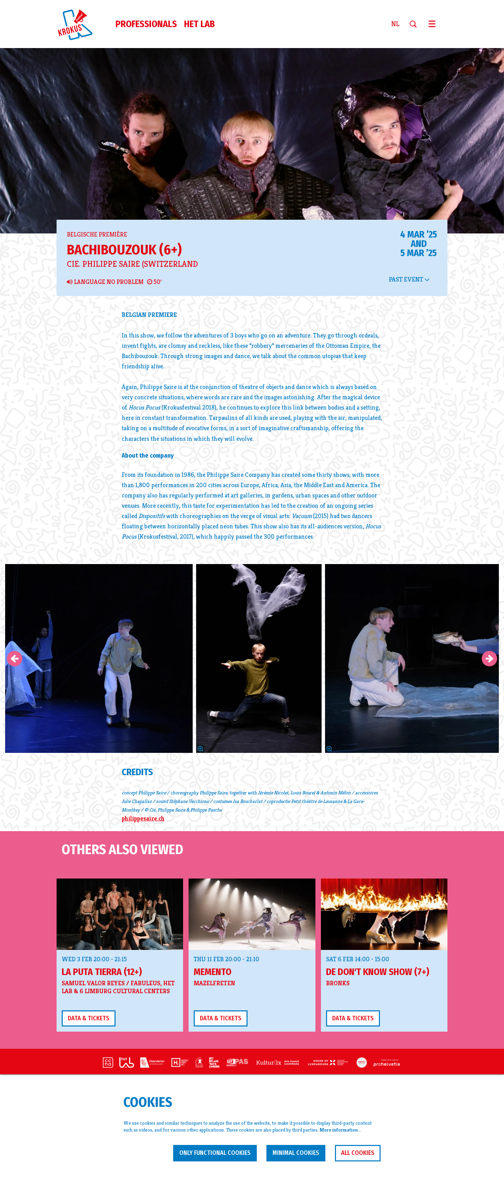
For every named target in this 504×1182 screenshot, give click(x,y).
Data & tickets (88, 1018)
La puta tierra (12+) (102, 971)
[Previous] (14, 658)
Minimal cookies (296, 1153)
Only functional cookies (215, 1153)
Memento (212, 971)
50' (156, 282)
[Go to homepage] (79, 24)
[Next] (489, 658)
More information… (340, 1130)
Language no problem (108, 282)
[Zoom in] (200, 749)
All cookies (357, 1153)
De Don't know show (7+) (377, 971)
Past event (406, 279)
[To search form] (416, 24)
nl (395, 24)
